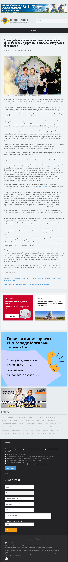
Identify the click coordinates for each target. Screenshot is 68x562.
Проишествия (54, 430)
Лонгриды (13, 427)
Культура (5, 427)
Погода (32, 430)
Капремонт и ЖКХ (55, 423)
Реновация (5, 433)
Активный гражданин (25, 417)
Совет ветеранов (23, 433)
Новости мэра (22, 427)
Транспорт (52, 433)
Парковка (25, 430)
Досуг (43, 420)
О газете (30, 539)
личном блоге (42, 186)
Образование (54, 427)
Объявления (6, 430)
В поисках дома (7, 420)
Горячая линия (29, 420)
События (30, 50)
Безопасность (38, 417)
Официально (16, 430)
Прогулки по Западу (42, 430)
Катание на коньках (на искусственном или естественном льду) (29, 458)
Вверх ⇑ (38, 539)
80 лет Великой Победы (9, 417)
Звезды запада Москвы (9, 423)
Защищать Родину (52, 420)
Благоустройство (50, 417)
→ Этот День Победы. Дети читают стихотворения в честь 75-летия (26, 284)
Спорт (33, 433)
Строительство (42, 433)
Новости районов (20, 50)
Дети (37, 420)
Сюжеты (5, 412)
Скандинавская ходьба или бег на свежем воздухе (24, 460)
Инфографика (30, 423)
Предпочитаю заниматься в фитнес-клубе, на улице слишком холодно (31, 464)
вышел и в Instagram (54, 165)
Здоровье (22, 423)
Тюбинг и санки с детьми (15, 462)
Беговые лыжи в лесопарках (16, 455)
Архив (6, 473)
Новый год (44, 427)
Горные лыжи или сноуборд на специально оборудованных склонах (30, 456)
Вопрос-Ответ (18, 420)
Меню (34, 30)
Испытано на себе (42, 423)
